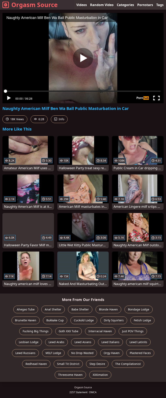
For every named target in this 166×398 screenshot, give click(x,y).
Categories (125, 5)
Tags (160, 5)
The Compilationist (128, 364)
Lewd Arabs (56, 342)
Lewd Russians (25, 353)
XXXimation (100, 375)
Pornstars (145, 5)
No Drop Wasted (82, 353)
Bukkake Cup (55, 320)
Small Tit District (68, 364)
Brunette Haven (25, 320)
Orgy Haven (112, 353)
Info (61, 119)
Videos (81, 5)
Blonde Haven (108, 309)
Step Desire (97, 364)
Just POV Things (133, 331)
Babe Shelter (80, 309)
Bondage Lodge (138, 309)
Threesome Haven (70, 375)
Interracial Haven (100, 331)
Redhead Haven (36, 364)
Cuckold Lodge (84, 320)
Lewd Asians (82, 342)
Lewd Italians (110, 342)
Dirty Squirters (114, 320)
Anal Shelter (53, 309)
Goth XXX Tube (68, 331)
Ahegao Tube (26, 309)
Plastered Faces (140, 353)
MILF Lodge (53, 353)
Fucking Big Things (36, 331)
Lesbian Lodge (28, 342)
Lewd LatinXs (138, 342)
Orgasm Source (34, 5)
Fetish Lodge (142, 320)
